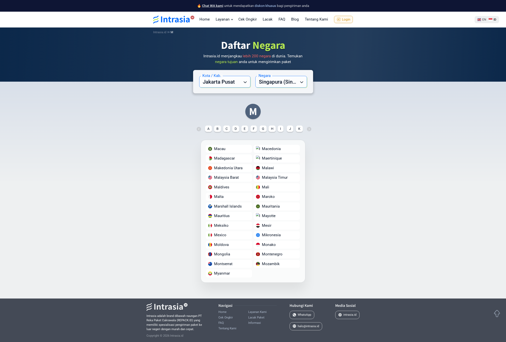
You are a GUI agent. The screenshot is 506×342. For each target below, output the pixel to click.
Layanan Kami (257, 312)
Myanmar (222, 273)
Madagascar (224, 158)
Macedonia (271, 148)
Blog (295, 19)
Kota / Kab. (211, 75)
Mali (265, 187)
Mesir (266, 225)
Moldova (221, 244)
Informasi (254, 323)
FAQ (281, 19)
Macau (219, 148)
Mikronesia (271, 235)
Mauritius (222, 216)
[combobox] (224, 82)
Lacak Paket (256, 317)
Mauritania (271, 206)
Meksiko (221, 225)
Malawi (268, 168)
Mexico (220, 235)
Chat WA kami (212, 6)
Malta (219, 196)
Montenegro (272, 254)
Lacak (268, 19)
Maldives (221, 187)
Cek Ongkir (247, 19)
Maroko (268, 196)
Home (204, 19)
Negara (265, 75)
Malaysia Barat (226, 177)
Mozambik (271, 264)
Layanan (223, 19)
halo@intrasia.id (308, 326)
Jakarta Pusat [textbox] (219, 82)
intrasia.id (349, 314)
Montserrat (223, 264)
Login (346, 19)
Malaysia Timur (275, 177)
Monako (269, 244)
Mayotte (269, 216)
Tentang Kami (316, 19)
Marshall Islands (228, 206)
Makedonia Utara (228, 168)
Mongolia (222, 254)
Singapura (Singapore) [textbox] (283, 82)
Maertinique (272, 158)
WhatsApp (304, 314)
